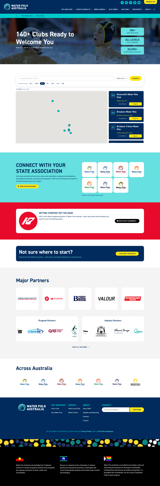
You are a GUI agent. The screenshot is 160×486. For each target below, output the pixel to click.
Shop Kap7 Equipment (127, 221)
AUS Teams (113, 9)
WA (63, 83)
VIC (58, 83)
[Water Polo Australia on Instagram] (122, 3)
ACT (31, 83)
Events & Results (83, 9)
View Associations (28, 186)
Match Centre (73, 412)
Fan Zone (125, 9)
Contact (85, 420)
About (148, 9)
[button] (71, 133)
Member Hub (150, 2)
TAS (52, 83)
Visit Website (123, 104)
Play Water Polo (56, 412)
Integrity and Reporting (91, 412)
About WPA (87, 408)
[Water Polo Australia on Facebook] (126, 3)
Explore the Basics (127, 254)
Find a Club (55, 408)
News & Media (99, 9)
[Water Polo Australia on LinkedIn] (134, 3)
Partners (86, 416)
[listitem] (126, 99)
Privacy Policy (86, 431)
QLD (42, 83)
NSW (36, 83)
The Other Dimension (105, 431)
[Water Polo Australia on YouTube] (139, 3)
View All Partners (79, 347)
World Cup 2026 (74, 408)
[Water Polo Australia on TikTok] (130, 3)
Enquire (135, 104)
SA (47, 83)
